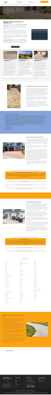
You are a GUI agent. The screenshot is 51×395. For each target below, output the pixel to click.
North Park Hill (21, 295)
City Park (6, 284)
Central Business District (8, 276)
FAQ (11, 4)
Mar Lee (20, 287)
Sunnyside (35, 274)
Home (2, 4)
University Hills (36, 279)
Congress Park (7, 293)
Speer (34, 271)
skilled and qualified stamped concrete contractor (33, 102)
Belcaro (6, 271)
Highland (20, 276)
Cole (5, 290)
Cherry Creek (7, 282)
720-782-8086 (16, 46)
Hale (20, 268)
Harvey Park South (21, 274)
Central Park (6, 277)
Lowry (20, 285)
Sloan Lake (35, 266)
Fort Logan (20, 261)
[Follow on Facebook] (29, 386)
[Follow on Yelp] (30, 386)
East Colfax (6, 300)
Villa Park (35, 284)
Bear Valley (6, 269)
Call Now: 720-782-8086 (26, 14)
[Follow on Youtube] (27, 386)
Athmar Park (6, 261)
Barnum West (7, 268)
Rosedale (35, 261)
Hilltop (20, 277)
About (14, 4)
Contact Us (18, 4)
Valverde (35, 282)
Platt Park (20, 301)
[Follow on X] (35, 386)
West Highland (36, 295)
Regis (20, 303)
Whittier (35, 298)
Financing (29, 4)
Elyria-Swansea (7, 301)
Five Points (6, 303)
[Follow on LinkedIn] (32, 386)
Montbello (20, 290)
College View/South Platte (8, 292)
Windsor (35, 300)
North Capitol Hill (21, 293)
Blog (9, 4)
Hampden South (21, 271)
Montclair (20, 292)
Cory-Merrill (6, 295)
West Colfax (35, 293)
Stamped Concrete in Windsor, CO (9, 60)
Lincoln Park (21, 284)
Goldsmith (20, 266)
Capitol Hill (6, 274)
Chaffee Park (6, 279)
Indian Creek (21, 279)
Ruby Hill (35, 263)
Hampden (20, 269)
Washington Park (36, 287)
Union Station (36, 276)
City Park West (7, 285)
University (35, 277)
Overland (20, 298)
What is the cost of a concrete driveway (37, 149)
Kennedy (20, 282)
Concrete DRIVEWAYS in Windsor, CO (40, 60)
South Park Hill (36, 268)
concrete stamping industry (31, 88)
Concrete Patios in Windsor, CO (24, 60)
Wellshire (35, 292)
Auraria (6, 263)
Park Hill (20, 300)
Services (5, 4)
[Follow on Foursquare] (33, 386)
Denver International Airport (9, 298)
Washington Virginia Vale (37, 290)
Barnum (6, 266)
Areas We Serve (23, 4)
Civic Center (6, 287)
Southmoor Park (36, 269)
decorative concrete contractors (11, 318)
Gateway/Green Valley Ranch (23, 263)
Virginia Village (36, 285)
